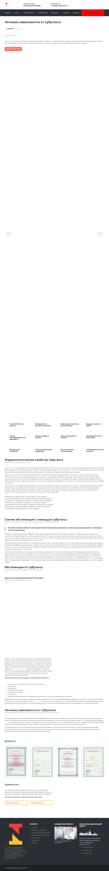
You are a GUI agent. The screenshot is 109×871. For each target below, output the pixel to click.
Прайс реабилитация (12, 803)
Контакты (34, 828)
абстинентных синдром (19, 669)
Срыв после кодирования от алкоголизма (62, 841)
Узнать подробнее (16, 641)
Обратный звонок (67, 806)
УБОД (6, 722)
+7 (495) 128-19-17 (59, 5)
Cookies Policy (35, 838)
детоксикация (37, 701)
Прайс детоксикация (38, 803)
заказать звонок (64, 512)
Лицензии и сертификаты (39, 830)
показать (17, 28)
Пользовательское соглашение (40, 835)
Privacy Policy (35, 840)
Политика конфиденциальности (40, 833)
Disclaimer (34, 843)
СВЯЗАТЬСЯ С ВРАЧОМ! (13, 49)
